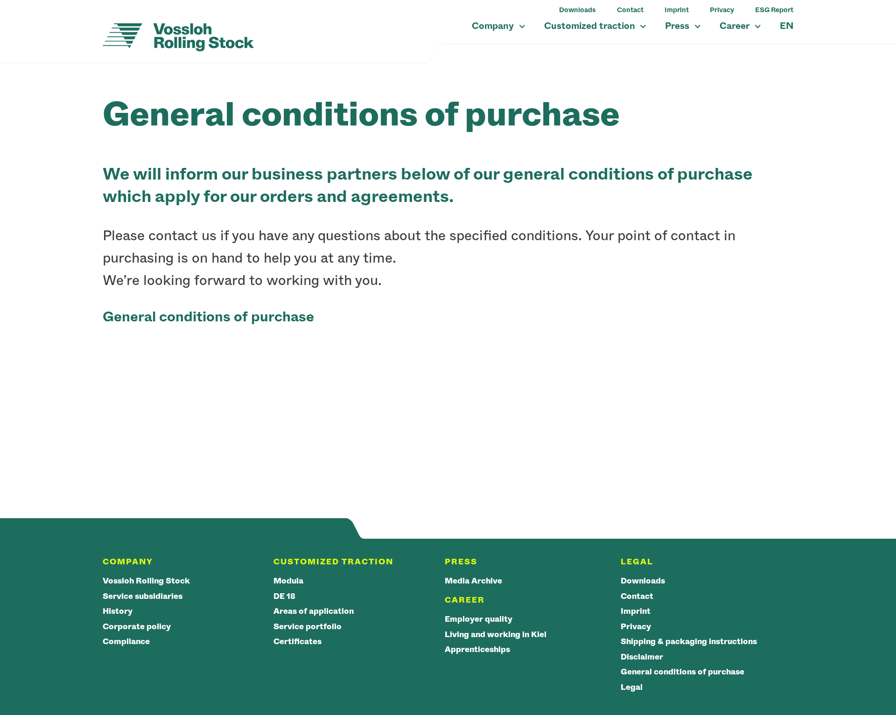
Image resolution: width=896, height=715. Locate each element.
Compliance (126, 642)
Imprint (677, 10)
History (118, 611)
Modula (288, 581)
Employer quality (478, 619)
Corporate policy (137, 627)
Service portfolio (307, 627)
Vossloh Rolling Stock (146, 581)
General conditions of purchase (682, 672)
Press (678, 26)
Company (494, 26)
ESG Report (774, 10)
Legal (632, 687)
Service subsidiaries (142, 596)
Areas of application (313, 611)
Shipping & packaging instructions (689, 642)
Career (736, 26)
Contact (630, 10)
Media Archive (473, 581)
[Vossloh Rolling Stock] (178, 37)
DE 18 (284, 596)
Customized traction (590, 26)
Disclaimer (642, 657)
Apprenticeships (477, 649)
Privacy (722, 10)
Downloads (577, 10)
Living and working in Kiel (495, 635)
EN (786, 26)
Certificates (297, 642)
